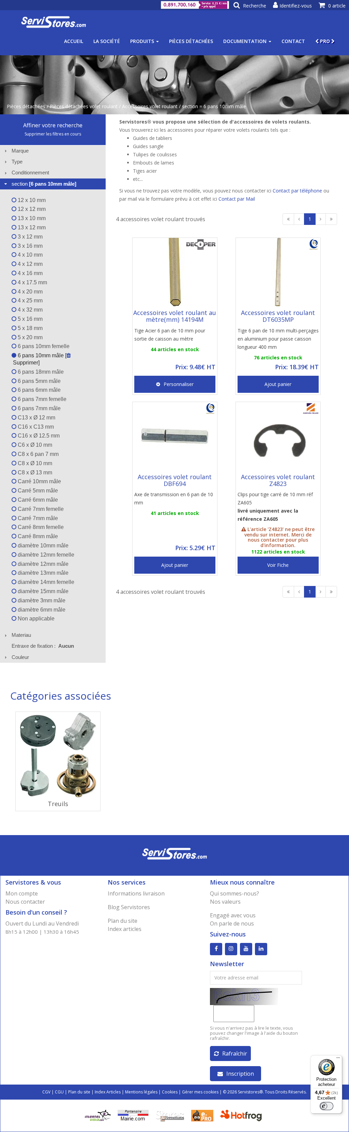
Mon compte (21, 893)
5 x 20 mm (29, 337)
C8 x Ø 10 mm (34, 463)
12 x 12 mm (31, 209)
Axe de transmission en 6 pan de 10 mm (173, 498)
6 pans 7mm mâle (38, 408)
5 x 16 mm (29, 319)
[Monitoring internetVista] (98, 1115)
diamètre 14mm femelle (45, 582)
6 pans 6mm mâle (38, 390)
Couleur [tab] (20, 657)
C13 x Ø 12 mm (35, 417)
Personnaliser (179, 384)
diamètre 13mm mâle (42, 573)
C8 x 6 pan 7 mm (37, 454)
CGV (46, 1092)
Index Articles (108, 1092)
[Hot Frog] (242, 1115)
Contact (293, 41)
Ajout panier (277, 384)
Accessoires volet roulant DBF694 (175, 480)
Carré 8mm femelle (40, 527)
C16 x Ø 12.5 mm (38, 436)
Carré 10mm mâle (38, 481)
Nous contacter (25, 901)
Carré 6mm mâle (37, 500)
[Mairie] (133, 1115)
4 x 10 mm (29, 255)
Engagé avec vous (233, 915)
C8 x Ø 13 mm (34, 472)
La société (106, 41)
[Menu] (338, 1059)
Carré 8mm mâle (37, 536)
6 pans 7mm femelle (41, 399)
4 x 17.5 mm (31, 282)
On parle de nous (232, 923)
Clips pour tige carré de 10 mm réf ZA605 (275, 506)
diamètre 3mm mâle (40, 600)
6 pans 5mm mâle (38, 381)
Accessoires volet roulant (150, 106)
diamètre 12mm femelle (45, 555)
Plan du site (122, 921)
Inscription (240, 1073)
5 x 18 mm (29, 328)
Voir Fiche (278, 565)
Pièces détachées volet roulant (84, 106)
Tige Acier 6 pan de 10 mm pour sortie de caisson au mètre (169, 334)
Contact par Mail (236, 199)
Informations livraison (136, 893)
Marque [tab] (20, 151)
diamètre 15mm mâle (42, 591)
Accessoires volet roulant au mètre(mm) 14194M (174, 316)
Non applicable (35, 618)
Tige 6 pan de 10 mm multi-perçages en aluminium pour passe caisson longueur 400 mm (278, 338)
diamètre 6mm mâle (40, 610)
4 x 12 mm (29, 264)
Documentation (245, 41)
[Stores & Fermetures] (169, 1115)
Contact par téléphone (297, 190)
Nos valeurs (225, 901)
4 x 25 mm (29, 300)
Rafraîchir (234, 1053)
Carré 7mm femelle (40, 509)
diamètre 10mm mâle (42, 545)
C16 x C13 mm (35, 427)
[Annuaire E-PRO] (202, 1115)
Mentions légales (141, 1092)
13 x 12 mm (31, 227)
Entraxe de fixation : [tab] (43, 646)
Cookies (170, 1092)
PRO (325, 41)
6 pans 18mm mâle (40, 372)
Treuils (58, 804)
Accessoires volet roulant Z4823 (278, 480)
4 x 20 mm (29, 292)
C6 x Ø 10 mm (34, 445)
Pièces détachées (191, 41)
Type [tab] (17, 161)
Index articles (124, 929)
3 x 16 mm (29, 246)
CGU (59, 1092)
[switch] (326, 1106)
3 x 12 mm (29, 237)
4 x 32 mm (29, 310)
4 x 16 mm (29, 273)
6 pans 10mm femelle (43, 346)
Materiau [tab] (21, 635)
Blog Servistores (129, 907)
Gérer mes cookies (200, 1092)
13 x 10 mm (31, 218)
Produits (142, 41)
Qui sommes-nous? (234, 893)
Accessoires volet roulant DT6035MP (278, 316)
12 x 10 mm (31, 200)
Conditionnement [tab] (30, 172)
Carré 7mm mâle (37, 518)
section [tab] (44, 184)
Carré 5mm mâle (37, 490)
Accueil (73, 41)
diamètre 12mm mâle (42, 564)
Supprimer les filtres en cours (53, 134)
